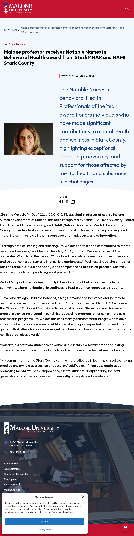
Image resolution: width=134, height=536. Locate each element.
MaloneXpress (12, 489)
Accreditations (12, 468)
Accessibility (11, 463)
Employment (11, 479)
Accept (44, 521)
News (13, 29)
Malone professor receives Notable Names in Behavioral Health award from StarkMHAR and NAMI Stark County (72, 30)
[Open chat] (125, 527)
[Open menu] (127, 9)
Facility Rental (12, 484)
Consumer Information (16, 474)
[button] (82, 497)
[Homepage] (17, 9)
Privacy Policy (45, 529)
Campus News (67, 76)
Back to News (18, 44)
